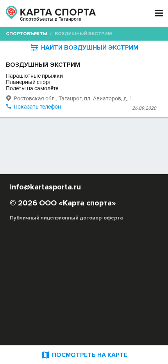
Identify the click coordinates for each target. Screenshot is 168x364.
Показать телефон (37, 106)
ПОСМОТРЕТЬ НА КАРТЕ (84, 355)
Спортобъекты (26, 34)
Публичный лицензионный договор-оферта (66, 218)
